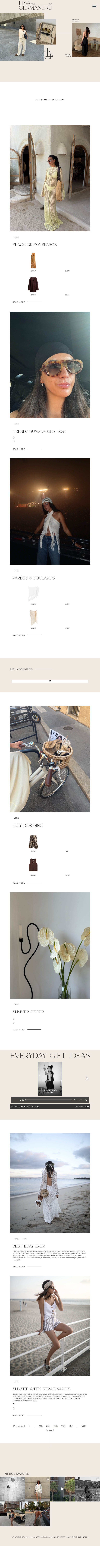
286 (84, 1426)
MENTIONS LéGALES (80, 1537)
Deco (16, 1004)
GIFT (62, 99)
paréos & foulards (34, 578)
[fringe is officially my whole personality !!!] (37, 1489)
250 (71, 1426)
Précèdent (19, 1426)
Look (16, 237)
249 (63, 1426)
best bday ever (29, 1246)
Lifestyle (47, 99)
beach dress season (35, 245)
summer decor (28, 1012)
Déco (55, 99)
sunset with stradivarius (42, 1389)
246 (40, 1426)
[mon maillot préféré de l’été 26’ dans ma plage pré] (87, 1489)
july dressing (28, 825)
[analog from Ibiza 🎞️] (12, 1489)
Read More (19, 302)
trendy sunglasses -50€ (39, 431)
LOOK (38, 99)
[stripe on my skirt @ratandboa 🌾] (12, 1513)
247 (48, 1426)
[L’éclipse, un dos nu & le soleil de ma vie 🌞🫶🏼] (37, 1513)
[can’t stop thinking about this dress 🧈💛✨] (62, 1489)
